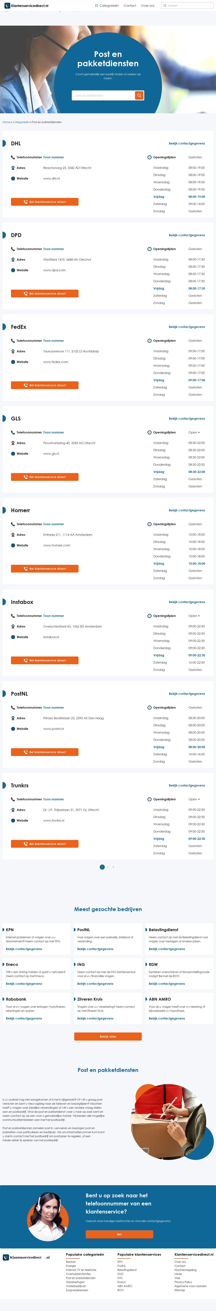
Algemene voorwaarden (190, 1286)
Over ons (147, 5)
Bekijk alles (108, 1036)
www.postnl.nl (53, 729)
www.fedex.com (55, 362)
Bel (119, 1234)
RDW (120, 1290)
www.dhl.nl (51, 178)
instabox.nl (51, 637)
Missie (178, 1274)
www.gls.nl (51, 453)
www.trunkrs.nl (53, 820)
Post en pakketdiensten (81, 1278)
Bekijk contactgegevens (187, 143)
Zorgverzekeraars (77, 1290)
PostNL (121, 1266)
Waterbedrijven (76, 1286)
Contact (130, 5)
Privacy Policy (183, 1282)
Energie (71, 1266)
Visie (177, 1278)
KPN (120, 1261)
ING (120, 1278)
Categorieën (109, 5)
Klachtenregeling (185, 1270)
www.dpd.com (54, 270)
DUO (120, 1274)
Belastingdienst (127, 1270)
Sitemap (179, 1290)
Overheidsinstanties (78, 1274)
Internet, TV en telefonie (81, 1270)
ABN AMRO (124, 1286)
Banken (71, 1261)
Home (6, 122)
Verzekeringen (75, 1282)
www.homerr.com (56, 545)
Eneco (121, 1282)
